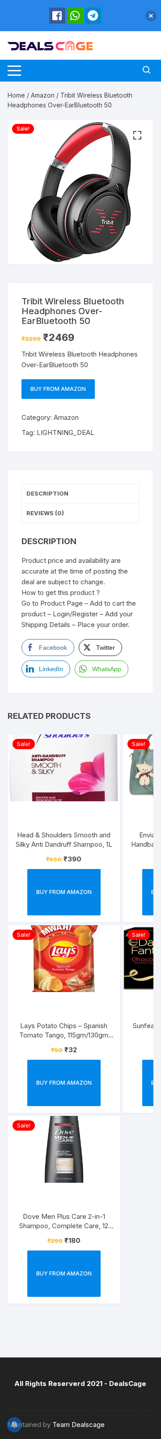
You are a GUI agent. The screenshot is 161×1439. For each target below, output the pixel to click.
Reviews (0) (45, 513)
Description (47, 493)
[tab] (80, 494)
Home (16, 95)
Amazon (43, 95)
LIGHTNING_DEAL (65, 432)
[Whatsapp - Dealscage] (75, 16)
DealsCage (127, 1383)
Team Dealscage (78, 1424)
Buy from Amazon (58, 388)
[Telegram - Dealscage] (93, 16)
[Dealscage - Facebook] (57, 16)
